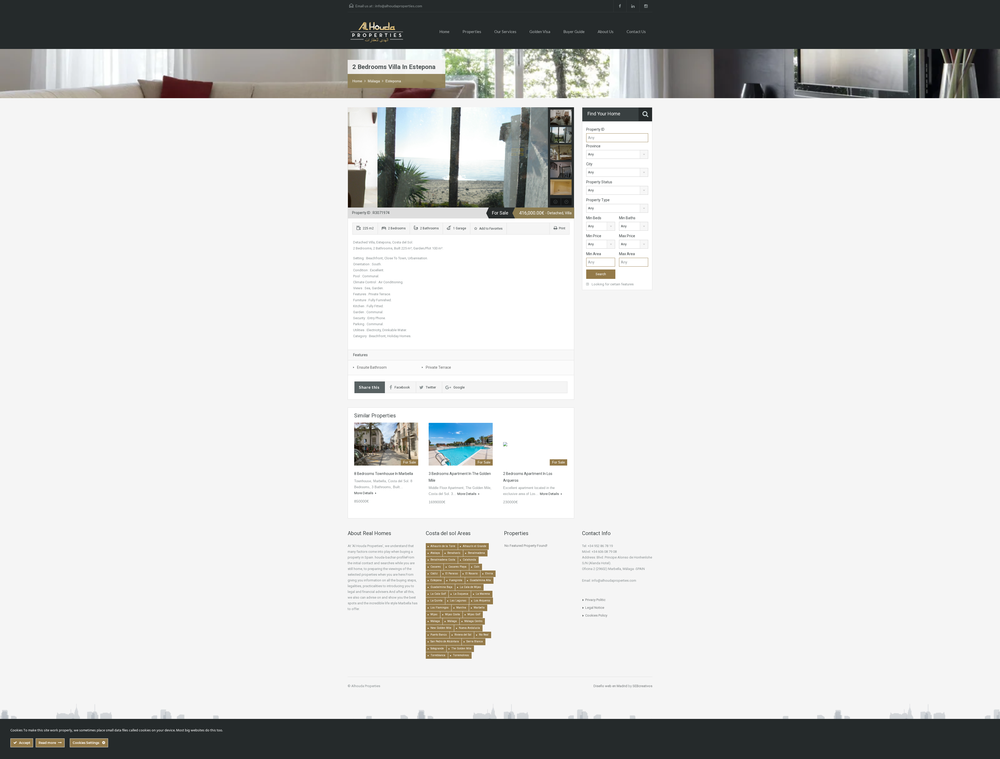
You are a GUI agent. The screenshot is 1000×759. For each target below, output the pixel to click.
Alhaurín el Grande (474, 546)
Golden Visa (539, 31)
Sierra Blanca (474, 641)
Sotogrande (437, 648)
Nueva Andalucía (469, 627)
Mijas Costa (452, 614)
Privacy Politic (595, 600)
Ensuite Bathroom (372, 367)
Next (543, 157)
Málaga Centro (473, 621)
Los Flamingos (439, 607)
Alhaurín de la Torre (442, 546)
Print (562, 228)
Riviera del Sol (462, 634)
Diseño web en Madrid (610, 686)
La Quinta (436, 600)
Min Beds (593, 218)
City (589, 164)
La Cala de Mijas (470, 587)
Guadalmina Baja (441, 587)
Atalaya (435, 552)
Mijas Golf (473, 614)
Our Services (505, 31)
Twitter (431, 387)
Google (459, 387)
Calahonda (469, 559)
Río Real (484, 634)
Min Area (593, 254)
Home (444, 31)
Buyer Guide (574, 31)
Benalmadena (476, 552)
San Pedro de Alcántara (444, 641)
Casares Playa (457, 566)
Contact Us (636, 31)
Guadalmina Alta (480, 580)
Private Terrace (438, 367)
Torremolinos (461, 655)
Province (593, 146)
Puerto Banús (438, 634)
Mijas (434, 614)
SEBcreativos (642, 686)
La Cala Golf (438, 593)
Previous (352, 157)
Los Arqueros (482, 600)
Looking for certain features (612, 284)
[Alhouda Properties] (376, 34)
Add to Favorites (490, 228)
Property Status (599, 182)
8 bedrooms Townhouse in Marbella (383, 474)
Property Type (598, 200)
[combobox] (617, 154)
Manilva (461, 607)
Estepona (393, 81)
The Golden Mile (461, 648)
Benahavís (453, 552)
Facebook (402, 387)
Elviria (489, 573)
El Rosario (471, 573)
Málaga (374, 81)
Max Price (627, 236)
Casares (435, 566)
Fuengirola (455, 580)
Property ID (595, 129)
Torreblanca (437, 655)
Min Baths (627, 218)
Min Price (593, 236)
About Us (606, 31)
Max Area (627, 254)
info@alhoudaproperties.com (398, 6)
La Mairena (483, 593)
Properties (472, 31)
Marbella (479, 607)
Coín (476, 566)
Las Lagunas (458, 600)
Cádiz (434, 573)
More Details (364, 493)
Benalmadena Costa (442, 559)
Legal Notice (594, 608)
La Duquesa (460, 593)
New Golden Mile (440, 627)
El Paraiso (451, 573)
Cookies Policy (596, 615)
